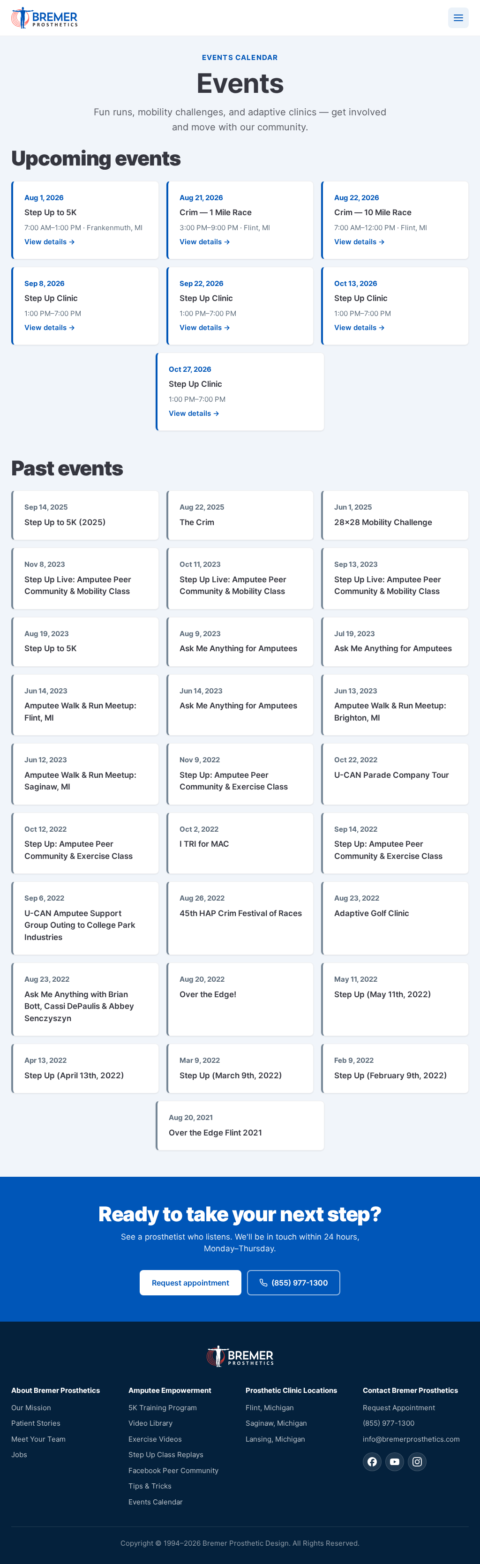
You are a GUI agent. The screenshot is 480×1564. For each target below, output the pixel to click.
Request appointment (190, 1282)
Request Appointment (399, 1407)
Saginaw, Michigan (276, 1423)
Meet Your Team (38, 1439)
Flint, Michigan (270, 1407)
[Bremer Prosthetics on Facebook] (372, 1461)
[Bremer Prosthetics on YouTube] (394, 1461)
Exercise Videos (155, 1439)
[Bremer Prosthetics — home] (44, 18)
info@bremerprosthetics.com (411, 1439)
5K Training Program (162, 1407)
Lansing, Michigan (275, 1439)
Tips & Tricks (150, 1485)
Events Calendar (155, 1501)
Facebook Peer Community (173, 1470)
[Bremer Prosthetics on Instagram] (417, 1461)
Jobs (19, 1454)
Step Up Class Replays (165, 1454)
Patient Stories (35, 1423)
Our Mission (31, 1407)
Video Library (150, 1423)
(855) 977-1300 (299, 1282)
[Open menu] (458, 18)
